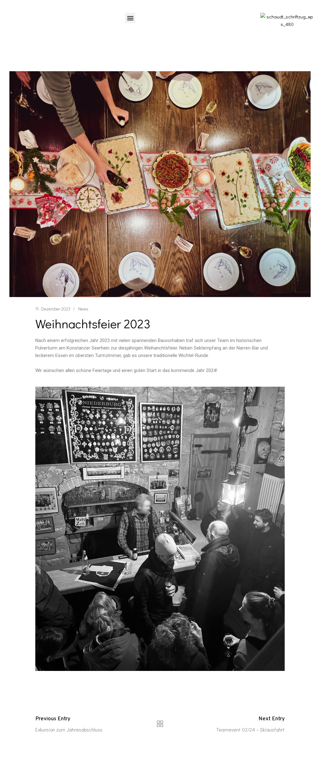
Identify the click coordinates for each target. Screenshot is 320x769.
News (83, 309)
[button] (130, 18)
